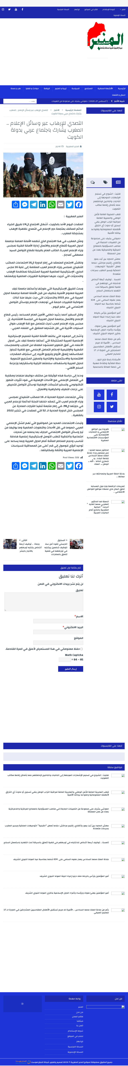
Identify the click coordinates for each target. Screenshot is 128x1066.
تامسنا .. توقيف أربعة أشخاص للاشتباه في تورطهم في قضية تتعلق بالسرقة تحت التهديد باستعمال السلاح (105, 285)
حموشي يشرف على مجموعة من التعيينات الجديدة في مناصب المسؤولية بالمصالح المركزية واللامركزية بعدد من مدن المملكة (105, 246)
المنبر (124, 9)
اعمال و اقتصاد (118, 95)
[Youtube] (16, 9)
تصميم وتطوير (56, 1062)
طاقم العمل (77, 1017)
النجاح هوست (37, 1062)
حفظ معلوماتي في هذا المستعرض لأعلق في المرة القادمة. (42, 648)
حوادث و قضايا (32, 88)
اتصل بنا (79, 1026)
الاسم (79, 616)
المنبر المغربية (72, 146)
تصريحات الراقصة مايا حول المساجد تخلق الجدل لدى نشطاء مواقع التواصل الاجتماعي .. (106, 489)
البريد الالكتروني (73, 627)
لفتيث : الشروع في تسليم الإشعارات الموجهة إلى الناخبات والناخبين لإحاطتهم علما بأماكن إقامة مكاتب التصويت (106, 201)
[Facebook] (22, 9)
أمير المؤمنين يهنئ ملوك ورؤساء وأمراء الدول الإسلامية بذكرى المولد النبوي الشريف (105, 330)
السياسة (76, 88)
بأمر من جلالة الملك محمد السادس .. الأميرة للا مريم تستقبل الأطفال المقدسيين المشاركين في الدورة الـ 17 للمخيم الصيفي (106, 346)
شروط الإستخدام (109, 9)
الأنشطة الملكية (105, 88)
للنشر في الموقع (91, 9)
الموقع (78, 638)
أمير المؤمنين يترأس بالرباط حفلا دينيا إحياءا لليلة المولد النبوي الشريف (106, 317)
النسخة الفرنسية (63, 9)
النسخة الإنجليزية (120, 15)
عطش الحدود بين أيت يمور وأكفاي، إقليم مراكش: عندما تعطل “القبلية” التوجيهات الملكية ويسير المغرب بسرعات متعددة (105, 266)
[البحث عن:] (20, 101)
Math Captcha (74, 655)
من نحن (79, 1012)
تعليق (79, 590)
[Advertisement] (42, 54)
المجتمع (88, 88)
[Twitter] (9, 9)
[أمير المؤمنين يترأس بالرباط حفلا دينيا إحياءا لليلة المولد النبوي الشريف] (118, 880)
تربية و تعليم (60, 88)
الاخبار (58, 146)
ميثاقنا (80, 1021)
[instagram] (3, 9)
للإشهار (77, 9)
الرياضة (47, 88)
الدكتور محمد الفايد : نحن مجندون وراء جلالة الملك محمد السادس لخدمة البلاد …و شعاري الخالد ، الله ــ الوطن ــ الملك (98, 457)
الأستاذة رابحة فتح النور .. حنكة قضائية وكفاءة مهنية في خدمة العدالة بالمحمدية (106, 363)
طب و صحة (16, 88)
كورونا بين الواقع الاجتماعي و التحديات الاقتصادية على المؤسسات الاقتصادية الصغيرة (98, 434)
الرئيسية (122, 88)
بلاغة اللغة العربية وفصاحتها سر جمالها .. (109, 475)
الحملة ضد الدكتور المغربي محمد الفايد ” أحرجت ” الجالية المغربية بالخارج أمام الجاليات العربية (98, 507)
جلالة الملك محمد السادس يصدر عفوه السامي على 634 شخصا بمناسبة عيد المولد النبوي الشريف (105, 302)
